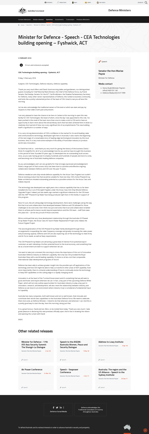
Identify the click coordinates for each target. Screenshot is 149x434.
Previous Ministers (83, 19)
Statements (59, 19)
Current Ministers (24, 19)
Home (22, 25)
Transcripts (70, 19)
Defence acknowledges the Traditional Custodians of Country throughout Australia (90, 410)
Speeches (49, 19)
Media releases (38, 19)
